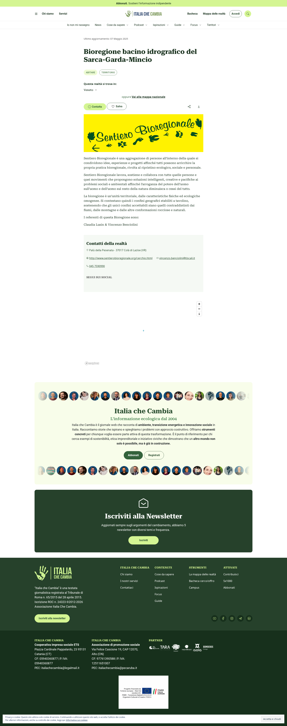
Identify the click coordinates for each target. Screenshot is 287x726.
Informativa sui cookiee (77, 720)
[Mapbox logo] (92, 363)
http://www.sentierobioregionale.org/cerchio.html (120, 258)
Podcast (160, 581)
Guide (158, 601)
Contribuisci (231, 574)
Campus (194, 587)
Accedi (236, 13)
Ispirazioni (161, 587)
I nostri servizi (129, 581)
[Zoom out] (199, 308)
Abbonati (133, 455)
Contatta (97, 106)
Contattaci (126, 587)
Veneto (88, 90)
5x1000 (227, 581)
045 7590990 (97, 266)
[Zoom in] (199, 304)
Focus (158, 594)
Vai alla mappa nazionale (148, 97)
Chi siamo (126, 574)
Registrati (154, 455)
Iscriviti (143, 540)
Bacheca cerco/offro (201, 581)
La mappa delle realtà (202, 574)
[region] (143, 333)
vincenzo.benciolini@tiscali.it (177, 258)
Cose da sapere (164, 574)
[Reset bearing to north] (199, 313)
